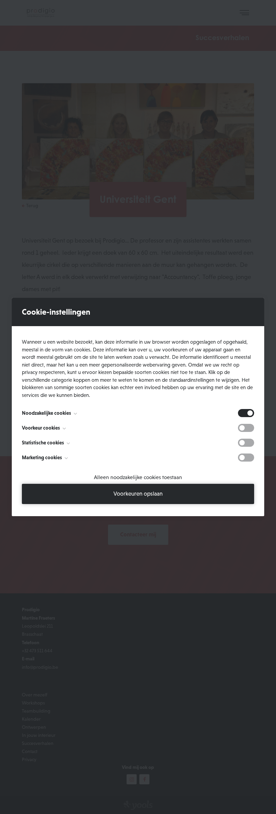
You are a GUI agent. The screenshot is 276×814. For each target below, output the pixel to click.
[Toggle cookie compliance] (246, 428)
